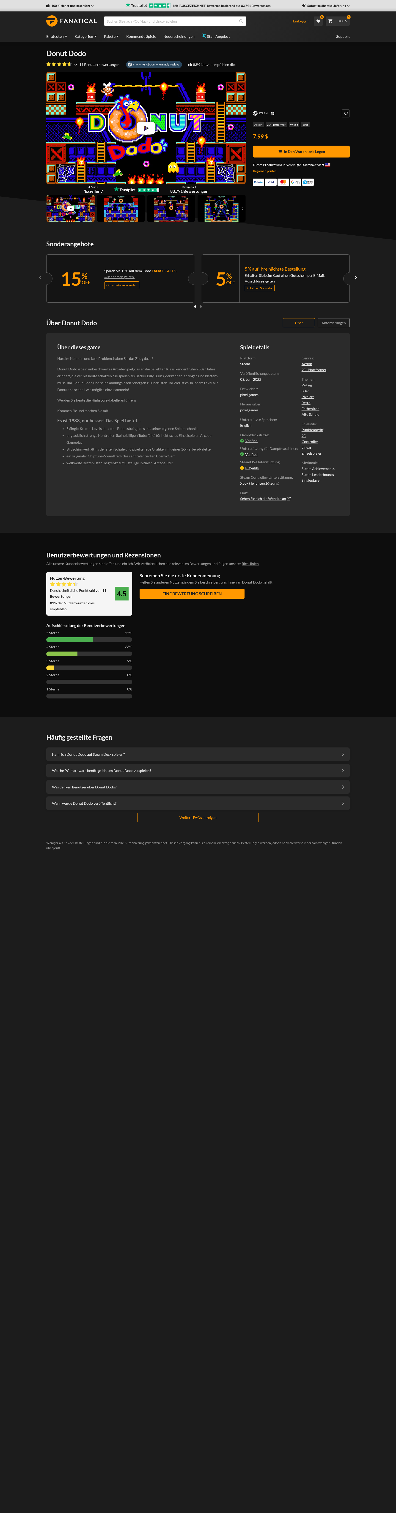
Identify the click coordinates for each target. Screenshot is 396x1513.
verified (251, 440)
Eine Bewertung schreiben (192, 593)
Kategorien (84, 36)
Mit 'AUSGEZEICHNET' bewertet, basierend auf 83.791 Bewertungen (222, 6)
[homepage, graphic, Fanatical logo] (71, 21)
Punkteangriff (312, 429)
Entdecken (55, 36)
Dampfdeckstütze (254, 435)
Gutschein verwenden (121, 285)
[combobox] (195, 21)
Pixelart (308, 396)
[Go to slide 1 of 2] (195, 306)
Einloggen (300, 21)
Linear (306, 447)
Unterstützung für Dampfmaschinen (268, 448)
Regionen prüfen (265, 171)
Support (343, 36)
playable (252, 468)
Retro (306, 402)
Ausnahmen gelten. (119, 276)
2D (304, 435)
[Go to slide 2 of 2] (201, 306)
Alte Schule (310, 414)
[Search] (241, 21)
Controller (310, 441)
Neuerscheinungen (179, 36)
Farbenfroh (310, 408)
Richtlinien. (250, 563)
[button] (70, 5)
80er (305, 124)
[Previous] (40, 277)
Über (299, 323)
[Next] (355, 277)
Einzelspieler (312, 453)
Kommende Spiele (141, 36)
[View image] (70, 208)
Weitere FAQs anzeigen (198, 817)
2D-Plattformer (276, 124)
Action (258, 124)
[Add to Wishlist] (346, 113)
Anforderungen (334, 323)
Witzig (294, 124)
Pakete (110, 36)
